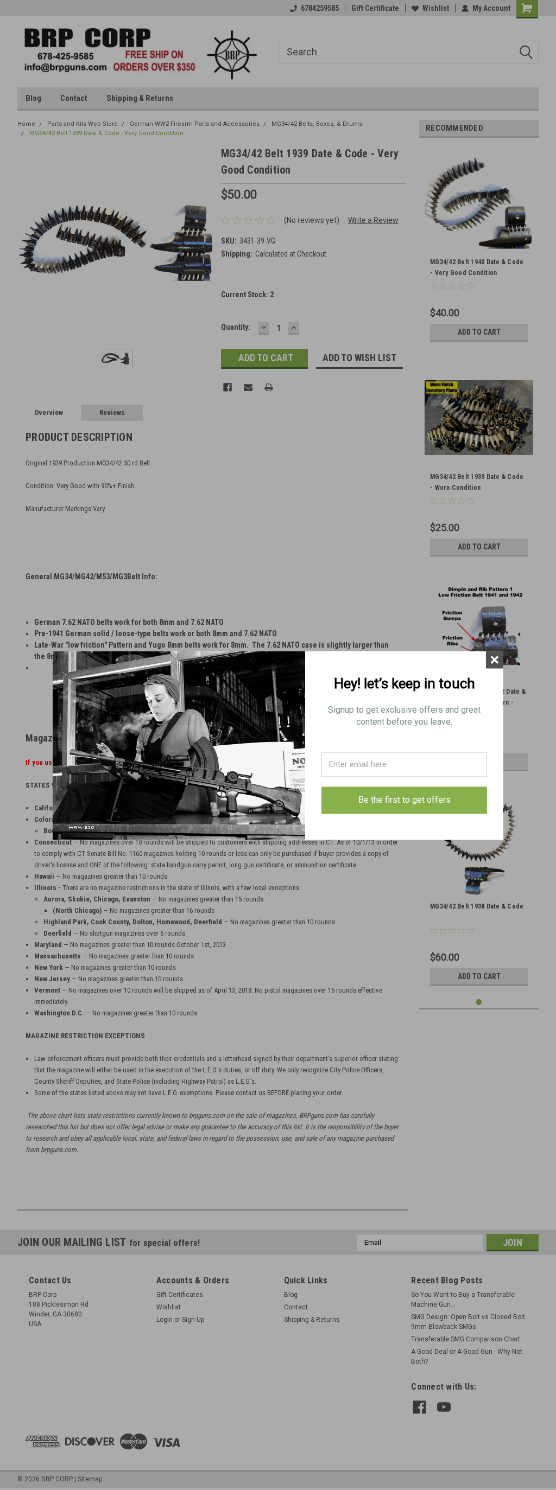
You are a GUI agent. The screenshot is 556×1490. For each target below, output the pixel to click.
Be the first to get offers (404, 800)
